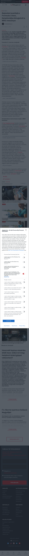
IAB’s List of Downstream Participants (16, 250)
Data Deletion (7, 325)
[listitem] (14, 254)
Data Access (14, 325)
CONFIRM (8, 320)
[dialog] (14, 278)
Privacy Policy (22, 325)
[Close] (26, 230)
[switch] (24, 257)
